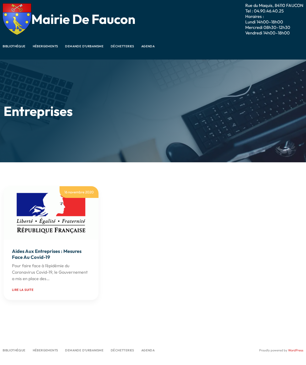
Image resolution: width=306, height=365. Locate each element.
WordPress (295, 350)
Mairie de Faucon (83, 19)
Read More (61, 278)
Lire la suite (22, 290)
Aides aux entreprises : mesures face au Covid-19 (47, 254)
